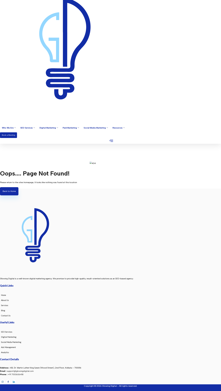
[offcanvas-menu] (111, 141)
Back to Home (9, 191)
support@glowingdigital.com (20, 371)
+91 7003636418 (15, 374)
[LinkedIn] (13, 381)
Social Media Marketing (95, 128)
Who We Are (8, 128)
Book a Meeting (8, 135)
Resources (118, 128)
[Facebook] (209, 17)
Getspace (16, 389)
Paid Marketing (70, 128)
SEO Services (26, 128)
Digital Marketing (48, 128)
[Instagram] (214, 17)
